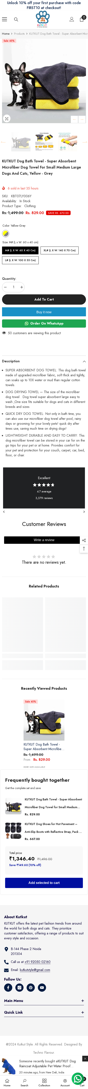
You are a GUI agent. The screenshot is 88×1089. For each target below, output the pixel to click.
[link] (22, 656)
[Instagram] (19, 987)
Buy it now (44, 312)
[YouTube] (42, 987)
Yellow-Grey (5, 233)
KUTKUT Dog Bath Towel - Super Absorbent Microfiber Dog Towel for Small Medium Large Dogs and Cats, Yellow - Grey (44, 746)
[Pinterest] (31, 987)
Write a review (44, 540)
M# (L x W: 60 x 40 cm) (20, 249)
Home (5, 34)
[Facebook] (8, 987)
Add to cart (44, 299)
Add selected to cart (44, 883)
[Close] (85, 1058)
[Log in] (72, 19)
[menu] (4, 19)
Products (19, 34)
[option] (44, 81)
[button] (74, 119)
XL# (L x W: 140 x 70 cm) (59, 249)
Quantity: (9, 278)
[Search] (16, 19)
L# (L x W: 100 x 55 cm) (20, 259)
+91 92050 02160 (38, 961)
